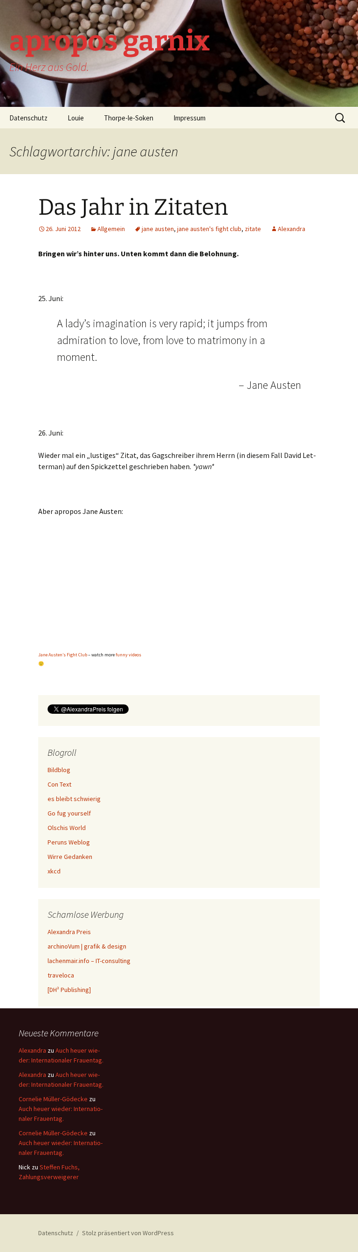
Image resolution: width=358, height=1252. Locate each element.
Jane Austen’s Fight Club (62, 655)
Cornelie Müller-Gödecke (53, 1099)
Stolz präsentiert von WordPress (128, 1233)
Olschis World (67, 827)
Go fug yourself (69, 813)
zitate (253, 229)
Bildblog (59, 770)
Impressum (189, 117)
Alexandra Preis (69, 932)
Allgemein (111, 229)
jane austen (158, 229)
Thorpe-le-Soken (128, 117)
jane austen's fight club (209, 229)
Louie (76, 117)
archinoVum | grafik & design (87, 946)
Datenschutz (28, 117)
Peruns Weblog (69, 842)
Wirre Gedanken (70, 856)
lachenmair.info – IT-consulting (89, 961)
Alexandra (291, 229)
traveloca (61, 975)
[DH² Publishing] (69, 989)
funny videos (128, 655)
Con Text (59, 784)
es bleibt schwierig (74, 799)
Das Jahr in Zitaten (133, 207)
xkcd (54, 871)
